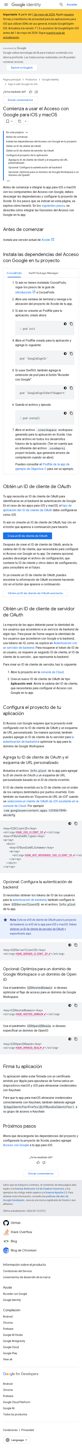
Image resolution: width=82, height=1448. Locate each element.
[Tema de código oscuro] (65, 324)
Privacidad (27, 1430)
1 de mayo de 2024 (43, 14)
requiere (69, 14)
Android (8, 1316)
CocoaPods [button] (14, 273)
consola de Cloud (52, 672)
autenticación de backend (29, 900)
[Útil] (30, 92)
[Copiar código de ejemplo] (71, 324)
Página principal (12, 79)
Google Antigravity (14, 1341)
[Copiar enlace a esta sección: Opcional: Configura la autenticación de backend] (22, 887)
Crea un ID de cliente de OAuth (27, 536)
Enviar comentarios (20, 100)
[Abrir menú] (6, 4)
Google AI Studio (13, 1334)
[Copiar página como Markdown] (19, 121)
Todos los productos (15, 1414)
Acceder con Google (15, 1293)
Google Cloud (11, 1347)
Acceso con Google (16, 1145)
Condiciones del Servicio (17, 1271)
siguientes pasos (53, 205)
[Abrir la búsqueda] (61, 4)
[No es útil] (36, 92)
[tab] (14, 272)
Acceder (72, 4)
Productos (31, 79)
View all (7, 1359)
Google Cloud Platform (16, 1402)
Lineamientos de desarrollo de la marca (26, 1277)
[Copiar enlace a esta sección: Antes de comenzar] (47, 230)
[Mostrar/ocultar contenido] (26, 132)
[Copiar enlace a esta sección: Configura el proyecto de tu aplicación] (27, 714)
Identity (33, 4)
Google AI (8, 1408)
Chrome (8, 1322)
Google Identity (50, 79)
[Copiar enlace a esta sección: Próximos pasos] (40, 1126)
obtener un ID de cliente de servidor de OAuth (37, 929)
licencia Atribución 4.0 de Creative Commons (39, 1188)
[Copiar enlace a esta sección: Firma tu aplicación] (46, 1067)
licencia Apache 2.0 (56, 1192)
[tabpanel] (41, 375)
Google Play (10, 1353)
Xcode (46, 240)
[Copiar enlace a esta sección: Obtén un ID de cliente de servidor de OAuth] (27, 615)
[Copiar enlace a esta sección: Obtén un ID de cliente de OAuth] (74, 487)
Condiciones (10, 1430)
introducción (23, 292)
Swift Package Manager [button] (44, 273)
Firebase (8, 1328)
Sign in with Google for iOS (23, 84)
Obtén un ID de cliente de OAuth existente (35, 593)
